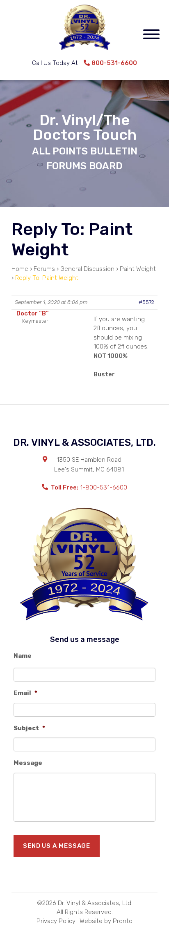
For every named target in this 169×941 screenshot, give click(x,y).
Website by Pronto (106, 921)
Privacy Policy (56, 921)
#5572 (146, 302)
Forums (44, 269)
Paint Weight (138, 269)
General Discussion (87, 269)
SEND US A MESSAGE (56, 845)
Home (19, 269)
